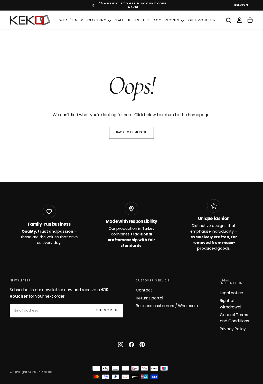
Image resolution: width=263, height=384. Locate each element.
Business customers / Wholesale (167, 306)
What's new (71, 20)
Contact (144, 290)
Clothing (97, 20)
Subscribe (107, 310)
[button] (228, 20)
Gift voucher (202, 20)
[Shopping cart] (250, 20)
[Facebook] (131, 344)
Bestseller (138, 20)
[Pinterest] (142, 344)
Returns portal (149, 298)
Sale (119, 20)
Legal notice (231, 293)
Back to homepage (131, 132)
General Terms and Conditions (234, 318)
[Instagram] (120, 344)
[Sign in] (239, 20)
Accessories (167, 20)
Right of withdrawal (230, 304)
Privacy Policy (233, 329)
